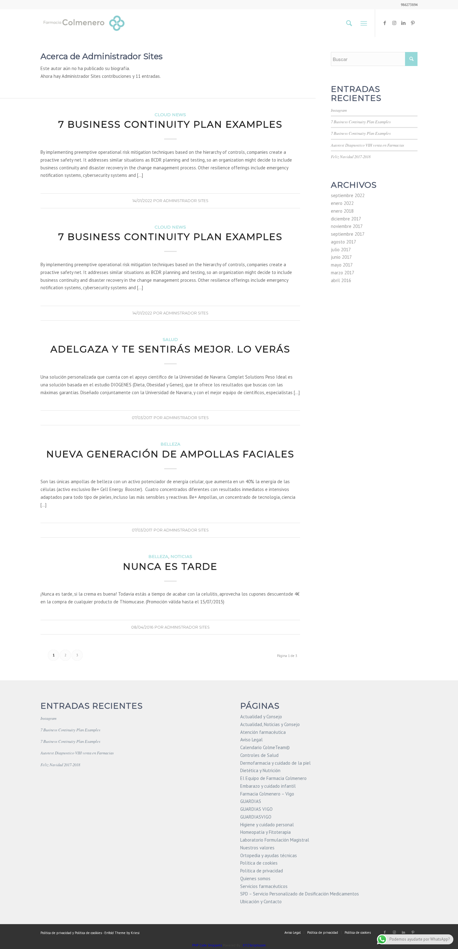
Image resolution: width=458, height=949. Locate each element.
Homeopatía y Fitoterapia (265, 832)
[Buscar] (349, 23)
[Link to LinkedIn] (403, 23)
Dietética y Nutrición (260, 770)
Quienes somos (255, 878)
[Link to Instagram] (394, 23)
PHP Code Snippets (207, 945)
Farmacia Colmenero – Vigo (267, 794)
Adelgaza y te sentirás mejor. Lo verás (170, 349)
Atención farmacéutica (263, 732)
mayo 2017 (342, 265)
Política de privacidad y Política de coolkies (71, 933)
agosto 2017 (343, 242)
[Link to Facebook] (384, 23)
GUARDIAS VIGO (256, 809)
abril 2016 (341, 280)
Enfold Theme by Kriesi (122, 933)
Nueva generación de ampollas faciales (170, 454)
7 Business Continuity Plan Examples (170, 124)
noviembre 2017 (347, 226)
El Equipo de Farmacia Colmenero (273, 778)
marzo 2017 (342, 273)
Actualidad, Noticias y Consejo (270, 724)
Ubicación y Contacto (261, 901)
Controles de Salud (259, 755)
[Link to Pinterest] (412, 23)
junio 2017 (341, 257)
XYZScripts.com (254, 945)
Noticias (181, 556)
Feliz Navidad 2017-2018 (350, 156)
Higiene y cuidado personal (267, 825)
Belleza (170, 443)
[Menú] (363, 23)
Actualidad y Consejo (261, 717)
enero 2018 (342, 211)
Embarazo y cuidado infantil (268, 786)
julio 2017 (341, 250)
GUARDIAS (250, 801)
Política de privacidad (261, 871)
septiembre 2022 (348, 195)
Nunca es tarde (170, 566)
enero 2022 (342, 203)
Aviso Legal (251, 740)
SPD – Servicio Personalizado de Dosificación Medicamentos (299, 894)
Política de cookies (259, 863)
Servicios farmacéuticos (264, 886)
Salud (170, 339)
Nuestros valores (257, 848)
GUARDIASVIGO (255, 817)
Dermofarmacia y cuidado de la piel (275, 763)
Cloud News (170, 114)
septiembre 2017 (348, 234)
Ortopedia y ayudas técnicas (268, 855)
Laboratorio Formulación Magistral (274, 840)
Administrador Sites (185, 200)
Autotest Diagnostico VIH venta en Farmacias (367, 145)
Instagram (339, 110)
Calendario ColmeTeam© (265, 747)
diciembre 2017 (346, 219)
